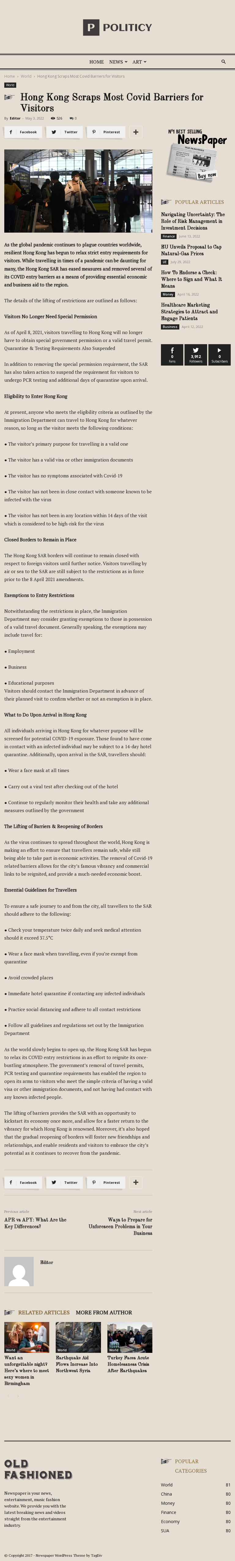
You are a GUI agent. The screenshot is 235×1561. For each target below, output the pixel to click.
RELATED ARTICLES (44, 1312)
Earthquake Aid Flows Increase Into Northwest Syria (77, 1364)
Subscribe (219, 346)
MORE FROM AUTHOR (104, 1312)
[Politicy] (117, 27)
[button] (223, 62)
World (26, 76)
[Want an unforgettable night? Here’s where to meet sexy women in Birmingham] (26, 1337)
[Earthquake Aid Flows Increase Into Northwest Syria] (78, 1337)
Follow (196, 346)
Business (170, 327)
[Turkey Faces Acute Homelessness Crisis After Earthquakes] (129, 1337)
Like (172, 346)
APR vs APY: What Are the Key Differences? (35, 1223)
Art (137, 61)
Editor (15, 118)
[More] (135, 132)
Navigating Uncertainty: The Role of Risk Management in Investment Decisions (193, 221)
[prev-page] (8, 1396)
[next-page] (18, 1396)
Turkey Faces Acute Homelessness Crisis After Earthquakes (128, 1364)
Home (96, 61)
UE (164, 262)
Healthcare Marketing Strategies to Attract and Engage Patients (189, 312)
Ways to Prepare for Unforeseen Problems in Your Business (120, 1227)
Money (168, 294)
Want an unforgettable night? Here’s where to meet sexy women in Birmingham (26, 1371)
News (116, 61)
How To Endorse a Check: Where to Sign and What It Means (191, 280)
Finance (169, 236)
